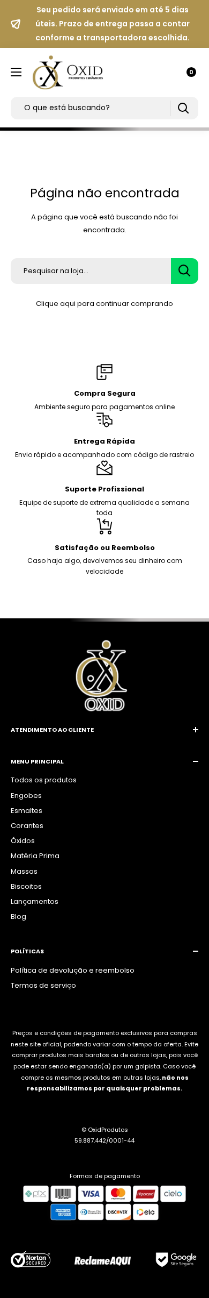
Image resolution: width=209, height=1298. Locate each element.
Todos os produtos (44, 780)
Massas (24, 871)
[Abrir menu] (16, 72)
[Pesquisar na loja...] (184, 271)
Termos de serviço (43, 985)
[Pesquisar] (183, 108)
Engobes (26, 795)
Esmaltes (26, 810)
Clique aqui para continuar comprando (104, 303)
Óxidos (23, 841)
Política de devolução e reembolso (73, 970)
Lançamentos (34, 901)
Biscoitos (26, 886)
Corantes (27, 826)
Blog (18, 916)
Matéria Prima (35, 856)
